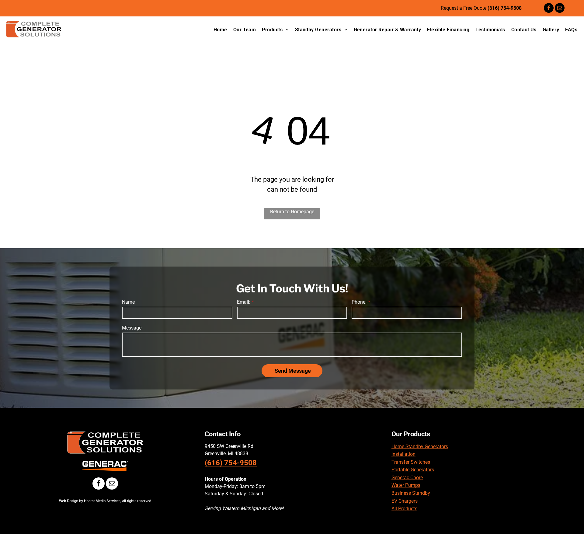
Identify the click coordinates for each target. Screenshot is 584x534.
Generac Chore (407, 477)
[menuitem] (217, 29)
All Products (404, 508)
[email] (560, 8)
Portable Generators (412, 470)
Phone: (359, 302)
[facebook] (549, 8)
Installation (403, 454)
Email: (243, 302)
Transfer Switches (410, 462)
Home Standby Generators (419, 446)
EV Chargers (404, 501)
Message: (132, 328)
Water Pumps (405, 485)
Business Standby (410, 493)
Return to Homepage (292, 212)
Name (128, 302)
